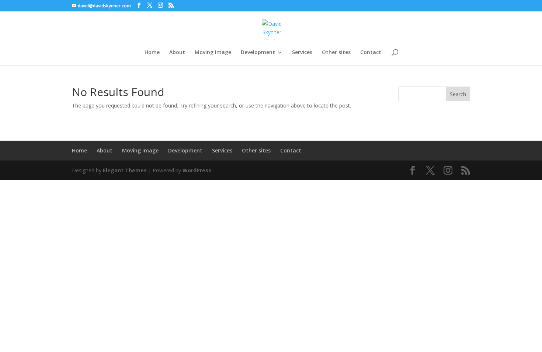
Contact (370, 53)
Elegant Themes (125, 170)
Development (258, 53)
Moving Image (213, 53)
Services (302, 53)
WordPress (197, 170)
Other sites (336, 53)
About (177, 53)
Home (152, 53)
